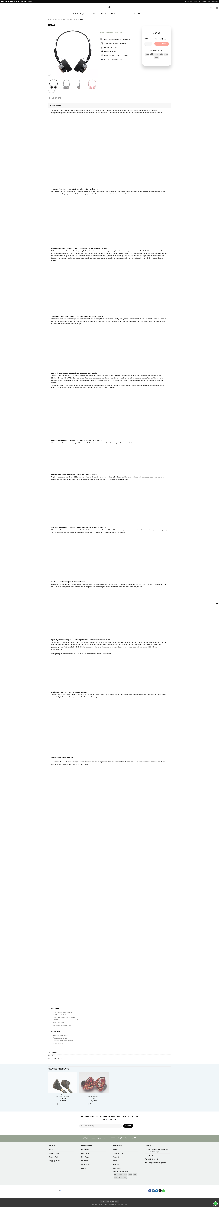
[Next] (94, 53)
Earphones (83, 14)
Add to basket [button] (63, 1104)
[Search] (211, 7)
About (146, 14)
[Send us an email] (160, 1190)
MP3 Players (105, 14)
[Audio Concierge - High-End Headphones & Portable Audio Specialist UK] (109, 7)
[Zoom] (50, 75)
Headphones (94, 14)
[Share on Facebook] (49, 98)
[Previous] (51, 53)
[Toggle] (50, 105)
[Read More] (217, 603)
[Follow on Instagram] (153, 1190)
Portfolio (57, 19)
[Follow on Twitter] (156, 1190)
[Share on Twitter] (53, 98)
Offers (140, 14)
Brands (132, 14)
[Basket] (217, 8)
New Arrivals (74, 14)
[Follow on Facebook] (149, 1190)
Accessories (124, 14)
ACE (93, 1098)
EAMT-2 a (63, 1098)
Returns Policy (158, 50)
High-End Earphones (70, 19)
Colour (146, 38)
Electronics (115, 14)
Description (56, 105)
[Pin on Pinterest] (56, 98)
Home (50, 19)
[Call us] (163, 1190)
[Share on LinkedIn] (59, 98)
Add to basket (161, 44)
